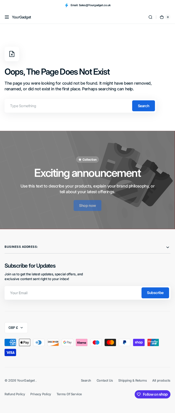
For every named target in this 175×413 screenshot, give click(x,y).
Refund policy (15, 394)
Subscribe (155, 292)
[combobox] (80, 106)
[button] (7, 17)
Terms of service (69, 394)
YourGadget (26, 380)
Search (143, 106)
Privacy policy (40, 394)
